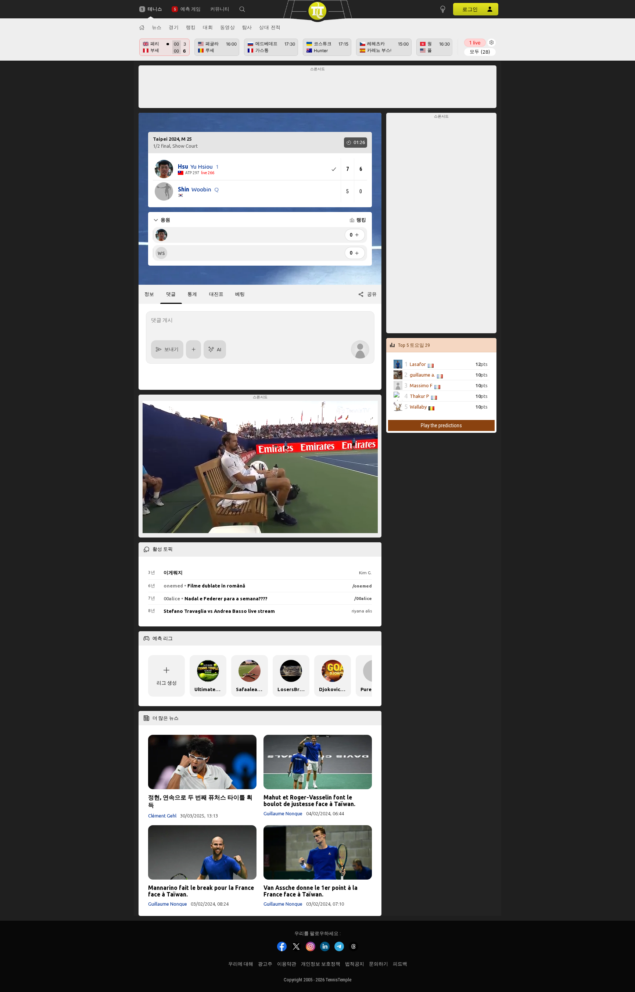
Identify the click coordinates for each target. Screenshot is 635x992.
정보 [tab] (149, 293)
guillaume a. (422, 374)
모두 (480, 51)
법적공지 (354, 964)
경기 (174, 27)
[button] (242, 9)
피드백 (400, 964)
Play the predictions (441, 425)
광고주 (265, 964)
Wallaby (418, 406)
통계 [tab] (192, 293)
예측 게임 (190, 9)
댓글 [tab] (171, 293)
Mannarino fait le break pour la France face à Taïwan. (201, 891)
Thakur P (419, 395)
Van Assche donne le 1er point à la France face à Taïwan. (310, 891)
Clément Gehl (162, 815)
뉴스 (157, 27)
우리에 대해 (240, 964)
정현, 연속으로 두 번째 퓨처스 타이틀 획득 (200, 801)
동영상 (227, 27)
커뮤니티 (219, 9)
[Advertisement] (317, 88)
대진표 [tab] (216, 293)
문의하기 (378, 964)
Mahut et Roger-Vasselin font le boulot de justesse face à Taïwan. (309, 800)
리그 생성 (167, 682)
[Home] (141, 27)
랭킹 (191, 27)
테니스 (155, 9)
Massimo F (421, 385)
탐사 (247, 27)
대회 (208, 27)
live (475, 43)
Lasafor (418, 363)
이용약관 (286, 964)
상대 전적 (270, 27)
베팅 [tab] (240, 293)
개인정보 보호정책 (320, 964)
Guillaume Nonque (282, 813)
